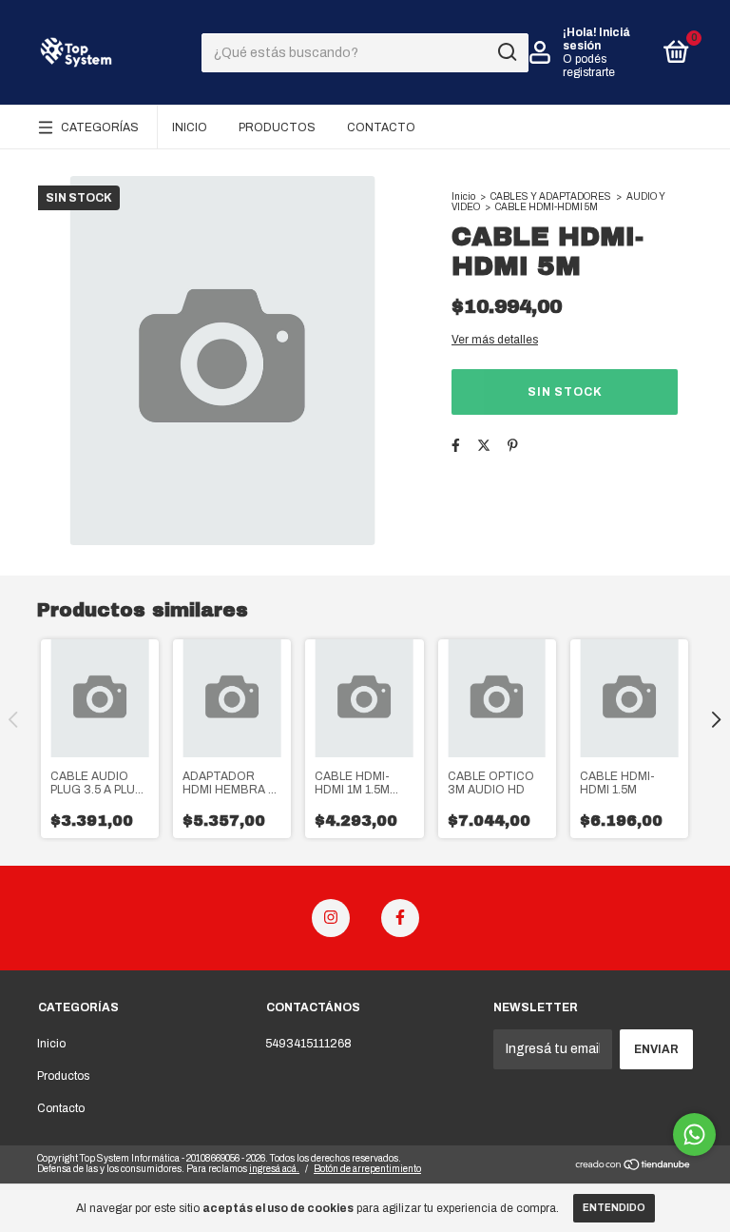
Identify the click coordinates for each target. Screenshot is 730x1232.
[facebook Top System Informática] (400, 918)
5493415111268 (308, 1043)
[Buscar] (506, 52)
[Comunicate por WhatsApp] (694, 1134)
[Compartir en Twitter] (483, 446)
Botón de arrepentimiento (367, 1169)
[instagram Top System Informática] (331, 918)
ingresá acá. (274, 1169)
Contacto (381, 127)
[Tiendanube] (633, 1167)
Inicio (189, 127)
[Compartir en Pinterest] (513, 446)
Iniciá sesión (596, 39)
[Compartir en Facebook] (455, 446)
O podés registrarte (589, 65)
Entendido (614, 1208)
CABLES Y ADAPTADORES (550, 196)
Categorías (100, 127)
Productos (277, 127)
